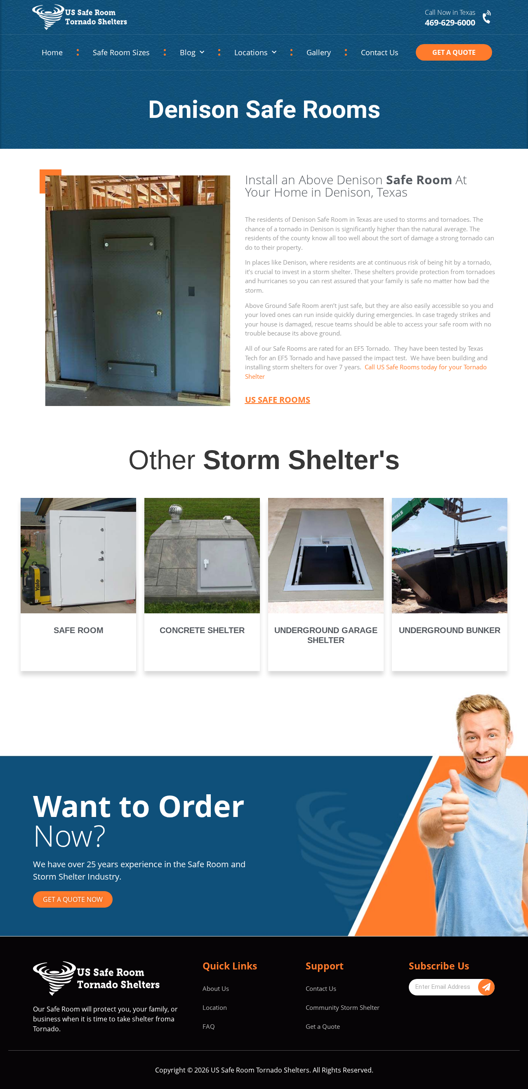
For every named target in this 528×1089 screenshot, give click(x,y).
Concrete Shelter (202, 630)
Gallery (318, 52)
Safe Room (79, 630)
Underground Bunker (449, 630)
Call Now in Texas (450, 12)
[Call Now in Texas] (487, 17)
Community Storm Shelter (343, 1007)
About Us (216, 988)
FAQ (209, 1026)
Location (215, 1007)
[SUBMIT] (486, 987)
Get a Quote (323, 1026)
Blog (188, 52)
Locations (251, 52)
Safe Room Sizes (121, 52)
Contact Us (379, 52)
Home (52, 52)
